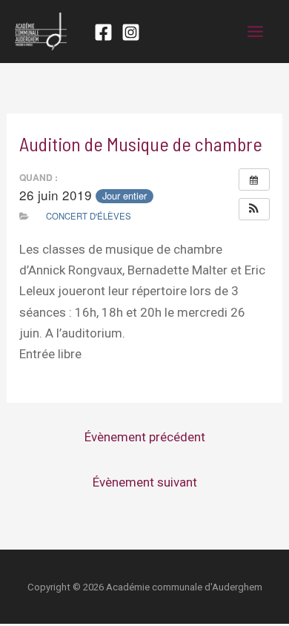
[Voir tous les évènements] (254, 179)
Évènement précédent (144, 436)
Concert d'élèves (88, 216)
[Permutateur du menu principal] (256, 31)
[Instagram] (131, 32)
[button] (254, 209)
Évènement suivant (145, 482)
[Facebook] (103, 32)
